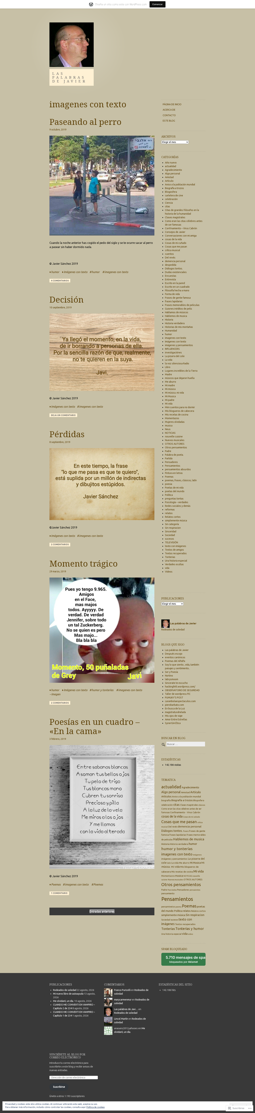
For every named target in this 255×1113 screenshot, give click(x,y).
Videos (168, 571)
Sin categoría (172, 524)
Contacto (169, 115)
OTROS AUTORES (174, 443)
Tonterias (170, 557)
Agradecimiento (173, 170)
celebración (171, 199)
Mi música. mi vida (174, 392)
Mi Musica (170, 396)
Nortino (169, 675)
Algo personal (172, 173)
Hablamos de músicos (176, 312)
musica (168, 425)
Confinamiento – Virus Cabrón (181, 228)
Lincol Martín (121, 1018)
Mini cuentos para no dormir (180, 407)
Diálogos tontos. (174, 268)
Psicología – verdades (176, 502)
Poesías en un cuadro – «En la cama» (94, 726)
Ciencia (169, 202)
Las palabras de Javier (69, 77)
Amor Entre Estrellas (176, 719)
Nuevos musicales (174, 440)
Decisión (66, 299)
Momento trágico (83, 563)
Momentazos (172, 418)
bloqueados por (186, 960)
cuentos (169, 254)
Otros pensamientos (176, 447)
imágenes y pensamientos (179, 345)
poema (178, 907)
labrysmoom (171, 679)
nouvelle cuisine (174, 436)
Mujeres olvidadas (175, 422)
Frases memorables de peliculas (182, 305)
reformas (170, 509)
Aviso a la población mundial (180, 184)
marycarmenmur (122, 999)
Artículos (166, 796)
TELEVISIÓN (171, 542)
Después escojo (173, 653)
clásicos (201, 805)
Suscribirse (59, 1086)
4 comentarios (60, 280)
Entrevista (170, 279)
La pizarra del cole (175, 356)
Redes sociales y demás (177, 506)
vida (167, 568)
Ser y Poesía (171, 672)
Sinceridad (170, 531)
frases (186, 831)
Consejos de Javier (175, 232)
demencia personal (175, 261)
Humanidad (171, 330)
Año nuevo (171, 162)
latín (169, 863)
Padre (168, 451)
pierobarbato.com (174, 704)
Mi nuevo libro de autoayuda (68, 993)
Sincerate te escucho (176, 683)
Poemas (56, 884)
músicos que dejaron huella (179, 378)
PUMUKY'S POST (174, 697)
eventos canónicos (175, 657)
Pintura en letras (174, 473)
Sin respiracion (173, 527)
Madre (168, 374)
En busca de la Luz (175, 708)
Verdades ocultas (174, 564)
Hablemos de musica (176, 316)
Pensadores (171, 462)
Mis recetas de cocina (176, 414)
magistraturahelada (175, 712)
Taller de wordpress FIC (177, 693)
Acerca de (169, 109)
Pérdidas (66, 434)
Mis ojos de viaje (173, 715)
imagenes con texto (116, 272)
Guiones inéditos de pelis (178, 308)
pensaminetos (168, 907)
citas (167, 206)
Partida (168, 458)
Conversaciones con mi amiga (181, 235)
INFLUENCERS (172, 348)
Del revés (170, 257)
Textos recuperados (176, 553)
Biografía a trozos (174, 188)
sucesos (169, 538)
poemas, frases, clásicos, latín (181, 480)
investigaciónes (173, 352)
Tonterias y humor (189, 929)
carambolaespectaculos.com (180, 701)
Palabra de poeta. (174, 454)
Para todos (172, 890)
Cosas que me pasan (176, 246)
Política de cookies (95, 1107)
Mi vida (168, 403)
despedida (170, 264)
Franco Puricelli (122, 990)
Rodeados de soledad (173, 629)
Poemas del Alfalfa (175, 661)
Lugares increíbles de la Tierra (181, 370)
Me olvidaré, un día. (63, 1001)
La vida (168, 359)
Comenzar (157, 4)
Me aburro (170, 381)
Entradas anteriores (102, 911)
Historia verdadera (175, 323)
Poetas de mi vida (174, 487)
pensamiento (168, 893)
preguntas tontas (174, 498)
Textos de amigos (174, 549)
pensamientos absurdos (178, 469)
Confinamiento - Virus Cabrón (185, 812)
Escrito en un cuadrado (177, 286)
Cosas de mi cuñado (175, 243)
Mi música (170, 389)
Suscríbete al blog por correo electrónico (67, 1055)
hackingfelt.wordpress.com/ (180, 686)
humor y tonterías (102, 690)
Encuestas (170, 275)
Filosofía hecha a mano (177, 290)
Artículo (169, 180)
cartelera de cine (174, 195)
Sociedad (170, 535)
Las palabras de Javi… (126, 1009)
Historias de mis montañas (179, 327)
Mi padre (169, 400)
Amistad (169, 177)
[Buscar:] (183, 744)
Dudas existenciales (176, 272)
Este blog (169, 120)
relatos (169, 513)
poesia (168, 484)
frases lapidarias (173, 301)
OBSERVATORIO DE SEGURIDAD (182, 690)
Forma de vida (172, 294)
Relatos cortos (173, 516)
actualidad (170, 166)
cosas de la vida (173, 239)
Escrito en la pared (175, 283)
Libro (167, 367)
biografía (166, 800)
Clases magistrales (175, 217)
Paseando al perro (85, 121)
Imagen (55, 694)
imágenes (197, 855)
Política (169, 495)
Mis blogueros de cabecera (179, 411)
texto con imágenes (175, 546)
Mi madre (170, 385)
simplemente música (176, 520)
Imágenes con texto (75, 272)
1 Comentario (59, 893)
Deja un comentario (63, 415)
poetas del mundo (174, 491)
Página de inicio (172, 104)
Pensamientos (172, 465)
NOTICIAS (170, 432)
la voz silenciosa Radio (177, 363)
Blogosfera (171, 191)
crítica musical (172, 250)
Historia (169, 319)
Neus (168, 429)
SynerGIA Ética (173, 723)
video (190, 934)
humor (55, 272)
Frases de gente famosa (178, 297)
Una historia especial (176, 560)
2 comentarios (60, 544)
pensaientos (195, 890)
